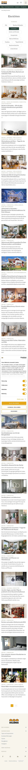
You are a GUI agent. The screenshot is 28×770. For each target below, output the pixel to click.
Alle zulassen (14, 403)
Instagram (17, 6)
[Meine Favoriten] (21, 2)
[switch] (24, 385)
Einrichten (14, 28)
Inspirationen (5, 731)
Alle (6, 25)
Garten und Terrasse (14, 32)
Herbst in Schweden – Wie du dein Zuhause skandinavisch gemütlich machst (11, 107)
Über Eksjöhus (5, 747)
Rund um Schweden (18, 25)
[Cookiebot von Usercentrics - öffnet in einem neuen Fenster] (20, 358)
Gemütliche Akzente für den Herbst (12, 465)
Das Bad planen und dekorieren (11, 497)
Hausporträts (14, 35)
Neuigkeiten (23, 6)
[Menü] (26, 2)
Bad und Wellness (13, 38)
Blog (2, 6)
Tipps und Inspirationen (7, 733)
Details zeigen (20, 399)
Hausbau (7, 42)
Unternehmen (14, 48)
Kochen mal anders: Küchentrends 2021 (13, 622)
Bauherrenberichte (14, 45)
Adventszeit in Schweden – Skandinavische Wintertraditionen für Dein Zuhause (13, 210)
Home (2, 10)
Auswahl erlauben (14, 407)
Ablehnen (14, 411)
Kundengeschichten (9, 6)
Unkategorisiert (6, 103)
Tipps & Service (19, 42)
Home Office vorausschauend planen (12, 686)
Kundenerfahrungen (6, 736)
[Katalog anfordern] (18, 2)
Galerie (3, 738)
